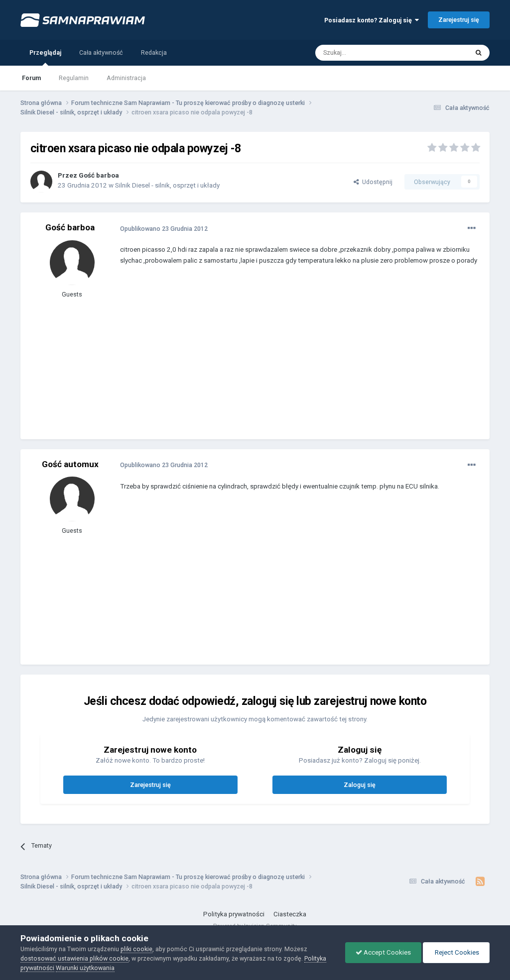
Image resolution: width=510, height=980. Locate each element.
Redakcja (154, 52)
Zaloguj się (360, 784)
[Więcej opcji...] (472, 228)
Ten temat (442, 52)
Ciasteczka (289, 914)
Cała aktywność (101, 52)
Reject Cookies (456, 952)
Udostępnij (375, 182)
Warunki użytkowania (85, 968)
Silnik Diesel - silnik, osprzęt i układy (167, 185)
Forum (31, 78)
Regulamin (74, 78)
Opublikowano (164, 228)
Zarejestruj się (458, 19)
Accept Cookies (386, 952)
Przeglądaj (45, 52)
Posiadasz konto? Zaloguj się (369, 20)
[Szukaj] (479, 53)
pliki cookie (136, 949)
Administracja (126, 78)
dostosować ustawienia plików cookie (74, 958)
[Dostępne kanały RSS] (480, 881)
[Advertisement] (236, 359)
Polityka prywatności (233, 914)
